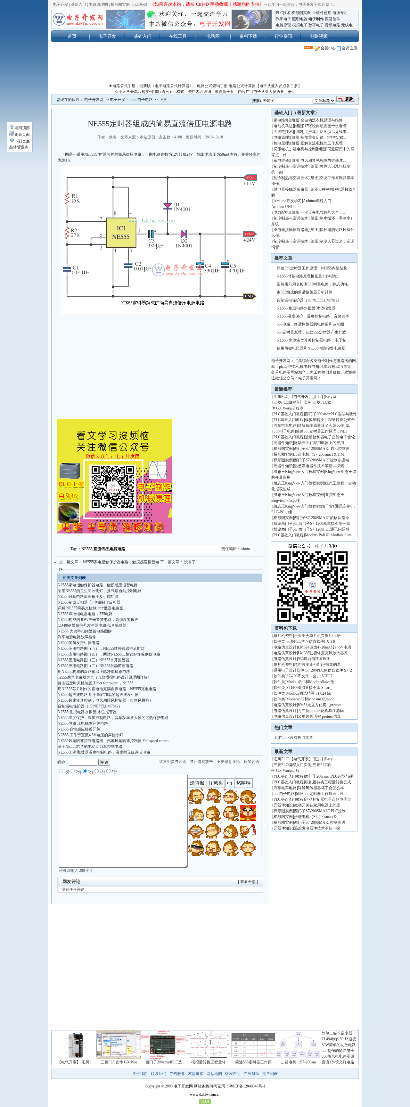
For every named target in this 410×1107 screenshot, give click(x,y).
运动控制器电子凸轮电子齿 (328, 799)
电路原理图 (98, 4)
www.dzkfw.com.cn (205, 1094)
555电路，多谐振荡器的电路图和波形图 (310, 324)
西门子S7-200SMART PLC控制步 (321, 448)
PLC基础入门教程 (289, 414)
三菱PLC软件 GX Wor (119, 1062)
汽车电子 (283, 19)
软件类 (279, 641)
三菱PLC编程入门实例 (292, 402)
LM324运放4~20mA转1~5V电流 (324, 647)
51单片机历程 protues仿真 (319, 716)
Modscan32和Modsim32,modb (310, 699)
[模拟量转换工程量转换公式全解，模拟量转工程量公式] (208, 1058)
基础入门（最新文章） (297, 112)
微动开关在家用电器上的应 (317, 805)
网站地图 (214, 1073)
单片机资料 (283, 635)
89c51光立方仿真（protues (319, 705)
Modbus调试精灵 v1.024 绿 (308, 693)
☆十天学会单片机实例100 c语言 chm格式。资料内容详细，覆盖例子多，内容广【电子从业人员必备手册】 (205, 91)
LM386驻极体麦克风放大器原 (323, 653)
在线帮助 (251, 1073)
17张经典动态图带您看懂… (327, 126)
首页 (72, 36)
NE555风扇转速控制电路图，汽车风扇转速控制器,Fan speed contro (113, 741)
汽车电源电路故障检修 (77, 637)
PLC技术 (283, 13)
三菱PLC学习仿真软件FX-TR (310, 641)
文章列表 (270, 1073)
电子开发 (60, 4)
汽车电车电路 (285, 425)
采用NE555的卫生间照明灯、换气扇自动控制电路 (100, 591)
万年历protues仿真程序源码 (321, 710)
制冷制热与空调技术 (291, 166)
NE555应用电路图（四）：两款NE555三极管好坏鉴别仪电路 (109, 654)
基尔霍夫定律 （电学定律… (324, 137)
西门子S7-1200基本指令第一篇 (324, 523)
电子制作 (316, 19)
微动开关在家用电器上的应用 (319, 443)
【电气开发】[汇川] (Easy (311, 759)
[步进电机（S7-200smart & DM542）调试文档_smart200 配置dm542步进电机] (298, 1058)
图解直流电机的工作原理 (321, 143)
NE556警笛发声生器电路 (78, 642)
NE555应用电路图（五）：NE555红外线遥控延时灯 (101, 648)
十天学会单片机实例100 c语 (317, 635)
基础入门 (78, 4)
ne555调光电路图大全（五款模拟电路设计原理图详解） (105, 677)
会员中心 (328, 48)
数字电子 (316, 25)
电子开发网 (93, 99)
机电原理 (281, 143)
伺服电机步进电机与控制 (295, 149)
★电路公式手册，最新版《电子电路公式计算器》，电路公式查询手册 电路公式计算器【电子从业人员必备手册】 (205, 86)
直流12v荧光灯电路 (338, 1062)
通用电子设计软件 (289, 670)
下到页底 (22, 141)
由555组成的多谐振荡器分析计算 (304, 292)
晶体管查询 (19, 147)
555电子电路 (142, 99)
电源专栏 (340, 13)
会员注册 (349, 48)
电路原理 (283, 25)
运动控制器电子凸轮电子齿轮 (330, 437)
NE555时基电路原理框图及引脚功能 (88, 596)
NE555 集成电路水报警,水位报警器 (87, 712)
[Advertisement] (205, 68)
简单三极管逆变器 (337, 1033)
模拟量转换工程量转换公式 (328, 782)
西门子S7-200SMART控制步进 (319, 822)
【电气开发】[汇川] (74, 1062)
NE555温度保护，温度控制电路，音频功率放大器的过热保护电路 (113, 717)
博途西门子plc (285, 523)
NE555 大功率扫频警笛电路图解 (85, 631)
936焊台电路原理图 (314, 659)
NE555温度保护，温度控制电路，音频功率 (313, 316)
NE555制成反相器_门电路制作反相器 (89, 602)
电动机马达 (283, 126)
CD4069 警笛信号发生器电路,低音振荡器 (92, 625)
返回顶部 (22, 128)
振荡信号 (332, 19)
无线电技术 (283, 131)
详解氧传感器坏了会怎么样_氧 (324, 425)
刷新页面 (22, 134)
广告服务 (177, 1073)
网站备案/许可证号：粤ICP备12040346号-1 (230, 1086)
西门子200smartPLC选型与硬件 (331, 414)
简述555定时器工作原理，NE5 (321, 431)
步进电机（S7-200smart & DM (319, 454)
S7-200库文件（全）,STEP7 (309, 676)
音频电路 (332, 25)
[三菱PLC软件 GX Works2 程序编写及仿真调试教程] (118, 1058)
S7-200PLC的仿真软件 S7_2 (329, 670)
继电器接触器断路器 (291, 189)
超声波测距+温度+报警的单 (317, 664)
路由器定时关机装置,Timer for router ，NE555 (95, 683)
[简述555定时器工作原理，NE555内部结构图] (253, 1058)
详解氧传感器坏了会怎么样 (321, 788)
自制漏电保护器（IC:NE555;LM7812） (90, 706)
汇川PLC (281, 396)
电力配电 (281, 212)
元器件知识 (283, 443)
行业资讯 (283, 36)
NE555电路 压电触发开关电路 (83, 723)
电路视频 (319, 36)
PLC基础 (139, 4)
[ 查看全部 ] (248, 882)
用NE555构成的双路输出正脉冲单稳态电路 (94, 671)
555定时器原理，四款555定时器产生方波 (311, 332)
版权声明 (233, 1073)
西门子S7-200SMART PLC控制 (320, 811)
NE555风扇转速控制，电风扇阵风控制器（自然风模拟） (105, 700)
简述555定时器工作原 (253, 1062)
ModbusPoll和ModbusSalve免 (310, 682)
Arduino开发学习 (288, 201)
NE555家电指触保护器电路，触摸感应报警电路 (98, 585)
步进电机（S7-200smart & (316, 816)
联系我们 (158, 1073)
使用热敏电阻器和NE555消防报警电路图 (311, 348)
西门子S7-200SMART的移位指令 (321, 518)
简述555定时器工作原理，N (319, 793)
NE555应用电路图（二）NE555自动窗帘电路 (95, 666)
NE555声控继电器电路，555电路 (85, 614)
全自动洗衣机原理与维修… (323, 120)
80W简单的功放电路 (339, 1045)
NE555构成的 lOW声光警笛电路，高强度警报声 (98, 619)
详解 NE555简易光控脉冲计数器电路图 (90, 608)
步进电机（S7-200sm (298, 1062)
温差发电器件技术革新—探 (317, 828)
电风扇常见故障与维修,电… (324, 160)
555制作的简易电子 (338, 1050)
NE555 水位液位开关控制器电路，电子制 (311, 340)
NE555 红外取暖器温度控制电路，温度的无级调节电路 (104, 752)
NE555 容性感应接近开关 (79, 729)
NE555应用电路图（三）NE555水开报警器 (93, 660)
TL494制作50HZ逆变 (339, 1039)
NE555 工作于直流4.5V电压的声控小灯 (90, 735)
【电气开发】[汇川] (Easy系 (313, 396)
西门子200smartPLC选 (163, 1062)
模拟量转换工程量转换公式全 (330, 419)
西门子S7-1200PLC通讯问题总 (324, 529)
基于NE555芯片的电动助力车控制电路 (90, 746)
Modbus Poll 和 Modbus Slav (328, 535)
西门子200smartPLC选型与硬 (329, 776)
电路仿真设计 (285, 647)
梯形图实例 (120, 4)
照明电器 (300, 19)
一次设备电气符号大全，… (323, 212)
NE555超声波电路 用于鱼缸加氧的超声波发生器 (98, 694)
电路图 (213, 36)
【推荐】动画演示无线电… (327, 131)
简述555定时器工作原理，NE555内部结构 (312, 268)
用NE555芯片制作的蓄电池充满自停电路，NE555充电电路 (107, 689)
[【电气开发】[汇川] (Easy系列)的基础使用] (74, 1058)
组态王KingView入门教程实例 (299, 471)
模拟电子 (300, 25)
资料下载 (248, 36)
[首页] (77, 19)
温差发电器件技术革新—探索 (319, 466)
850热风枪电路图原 (338, 1056)
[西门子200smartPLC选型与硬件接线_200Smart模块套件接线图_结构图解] (163, 1058)
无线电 (347, 25)
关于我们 (140, 1073)
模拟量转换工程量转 (208, 1062)
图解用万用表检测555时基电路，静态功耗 (312, 284)
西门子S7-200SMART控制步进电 (321, 460)
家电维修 (281, 120)
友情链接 (195, 1073)
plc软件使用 (322, 13)
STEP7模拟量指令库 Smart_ (309, 687)
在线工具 (178, 36)
